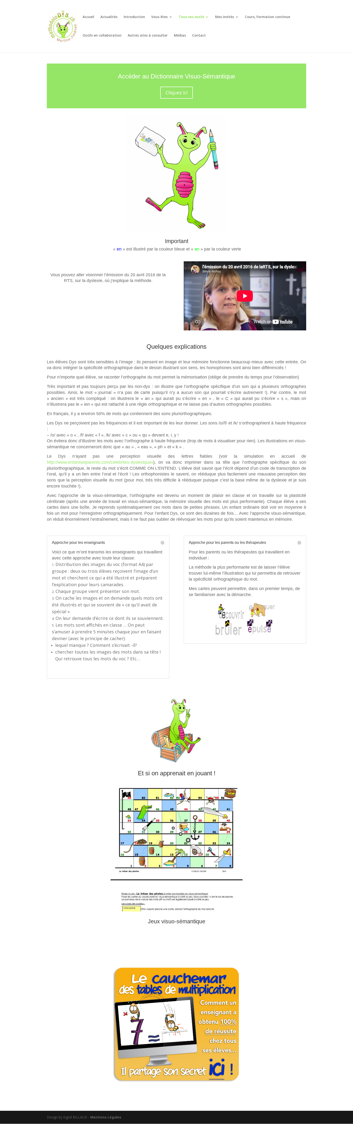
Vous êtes (159, 17)
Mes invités (224, 17)
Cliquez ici (176, 92)
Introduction (134, 17)
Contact (199, 36)
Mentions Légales (105, 1117)
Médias (180, 36)
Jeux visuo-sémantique (176, 921)
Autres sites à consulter (148, 36)
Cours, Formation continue (267, 17)
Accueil (88, 17)
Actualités (108, 17)
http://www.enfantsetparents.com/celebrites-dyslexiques (100, 462)
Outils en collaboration (102, 36)
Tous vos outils (191, 17)
